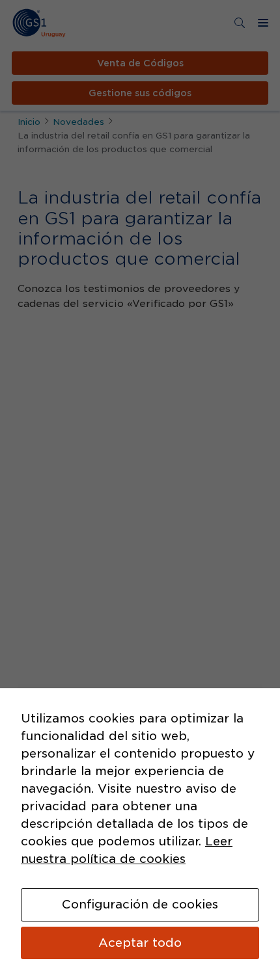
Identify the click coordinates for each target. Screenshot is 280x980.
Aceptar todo (140, 942)
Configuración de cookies (140, 904)
